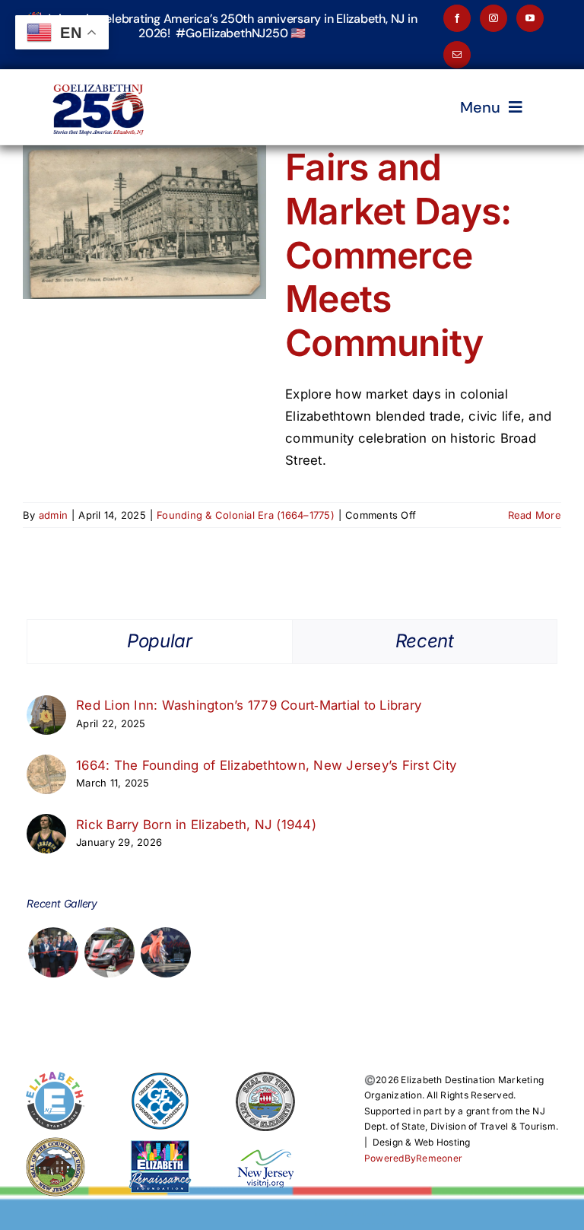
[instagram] (493, 18)
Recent (424, 641)
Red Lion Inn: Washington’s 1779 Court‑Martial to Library (248, 705)
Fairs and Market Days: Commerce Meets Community (398, 254)
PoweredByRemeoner (413, 1158)
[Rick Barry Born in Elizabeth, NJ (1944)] (46, 824)
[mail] (457, 54)
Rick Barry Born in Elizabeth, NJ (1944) (196, 824)
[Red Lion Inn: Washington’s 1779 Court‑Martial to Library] (46, 706)
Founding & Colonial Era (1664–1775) (246, 515)
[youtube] (530, 18)
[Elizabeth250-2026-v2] (100, 75)
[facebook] (457, 18)
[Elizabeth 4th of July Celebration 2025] (166, 952)
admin (53, 515)
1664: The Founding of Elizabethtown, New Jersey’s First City (266, 765)
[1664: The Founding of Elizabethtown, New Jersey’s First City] (46, 765)
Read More (534, 515)
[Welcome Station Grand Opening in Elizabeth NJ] (53, 952)
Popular (159, 641)
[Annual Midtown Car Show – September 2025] (109, 952)
